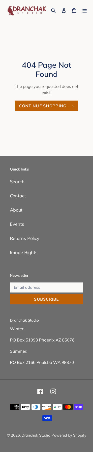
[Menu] (84, 10)
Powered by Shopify (69, 435)
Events (17, 224)
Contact (18, 196)
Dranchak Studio (36, 435)
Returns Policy (24, 238)
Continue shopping (43, 105)
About (16, 210)
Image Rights (23, 252)
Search (17, 181)
